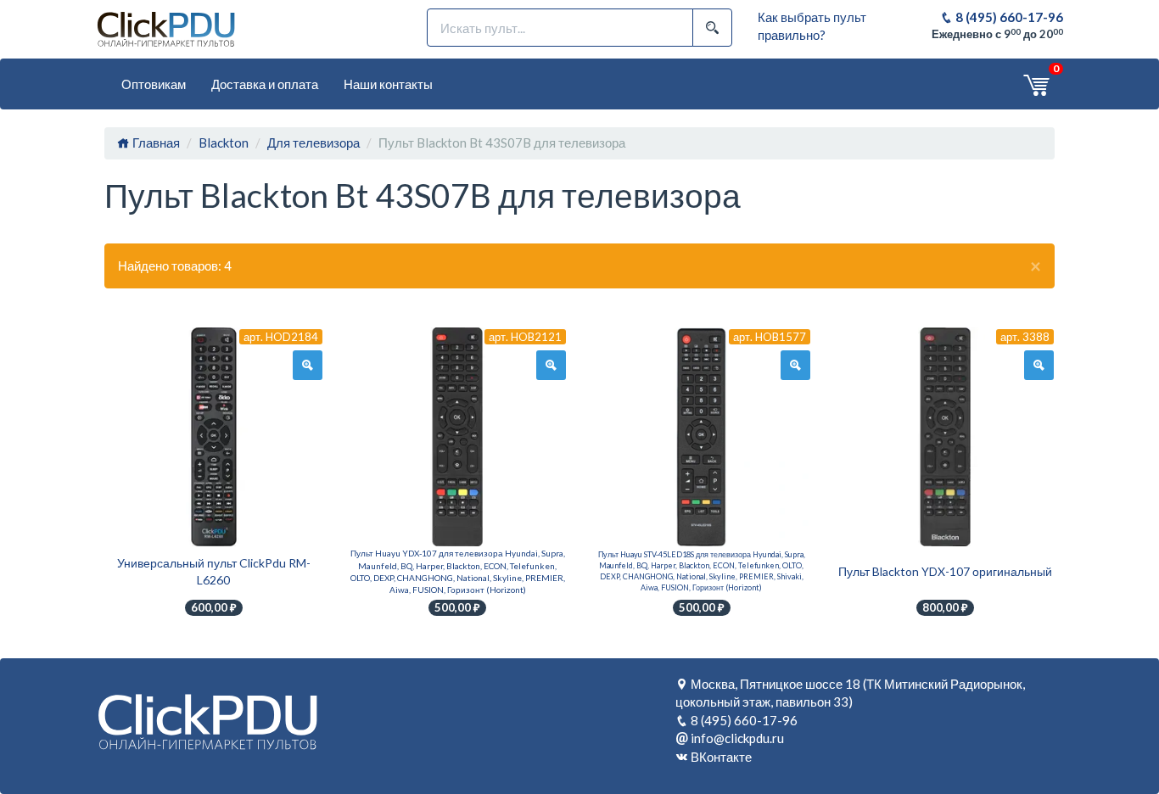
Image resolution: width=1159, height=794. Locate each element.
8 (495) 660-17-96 (1008, 17)
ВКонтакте (721, 756)
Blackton (224, 142)
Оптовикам (153, 84)
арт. (281, 337)
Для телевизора (313, 142)
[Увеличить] (307, 365)
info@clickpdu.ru (737, 738)
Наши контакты (388, 84)
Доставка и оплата (264, 84)
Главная (155, 142)
